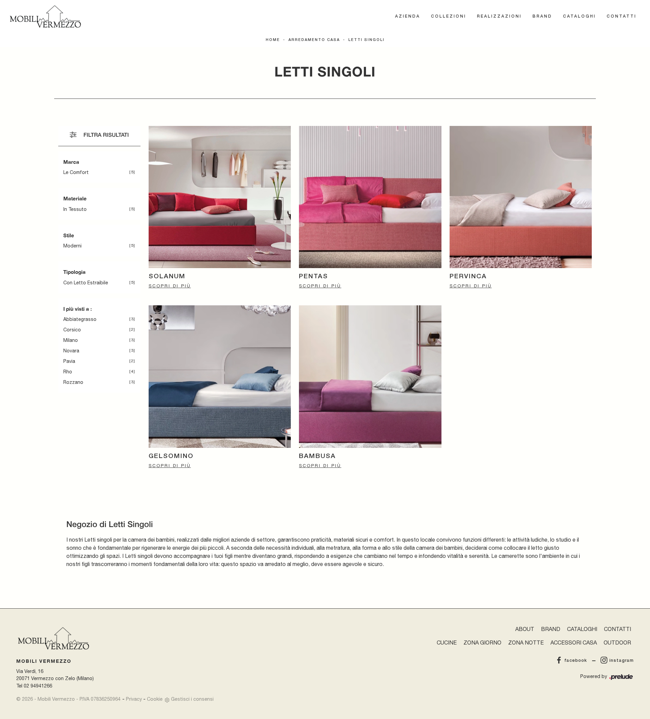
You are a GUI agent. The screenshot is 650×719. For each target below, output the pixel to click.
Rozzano (73, 382)
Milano (70, 340)
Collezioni (448, 16)
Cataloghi (579, 16)
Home (273, 40)
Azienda (407, 16)
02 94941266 (38, 686)
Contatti (621, 16)
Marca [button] (71, 162)
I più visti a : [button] (77, 309)
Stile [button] (68, 235)
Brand (542, 16)
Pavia (69, 361)
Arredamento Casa (314, 40)
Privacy (134, 699)
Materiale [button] (75, 198)
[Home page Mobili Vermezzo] (45, 16)
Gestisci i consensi (192, 699)
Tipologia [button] (74, 272)
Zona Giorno (482, 642)
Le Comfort (76, 172)
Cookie (154, 699)
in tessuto (75, 209)
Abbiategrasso (79, 319)
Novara (71, 350)
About (524, 629)
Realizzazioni (499, 16)
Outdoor (617, 642)
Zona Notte (526, 642)
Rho (67, 371)
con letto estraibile (85, 282)
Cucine (447, 642)
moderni (72, 245)
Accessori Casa (573, 642)
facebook (575, 660)
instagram (621, 660)
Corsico (72, 329)
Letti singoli (366, 40)
